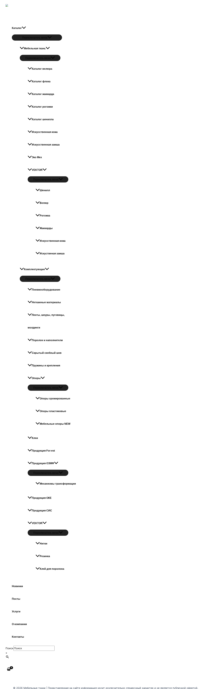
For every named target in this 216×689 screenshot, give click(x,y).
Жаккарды (46, 228)
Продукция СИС (42, 510)
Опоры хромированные (55, 398)
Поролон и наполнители (47, 340)
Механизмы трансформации (58, 483)
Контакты (18, 636)
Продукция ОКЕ (42, 498)
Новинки (17, 586)
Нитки (43, 543)
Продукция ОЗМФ (43, 463)
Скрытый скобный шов (47, 353)
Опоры (36, 378)
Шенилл (45, 190)
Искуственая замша (52, 253)
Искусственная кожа (52, 241)
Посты (16, 599)
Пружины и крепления (46, 365)
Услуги (16, 611)
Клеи (35, 438)
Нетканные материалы (46, 302)
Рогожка (45, 215)
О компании (19, 624)
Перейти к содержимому (16, 2)
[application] (45, 170)
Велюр (44, 203)
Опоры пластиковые (53, 411)
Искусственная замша (46, 144)
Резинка (45, 556)
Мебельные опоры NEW (55, 423)
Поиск (9, 648)
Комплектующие (34, 269)
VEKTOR (37, 170)
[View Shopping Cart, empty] (9, 669)
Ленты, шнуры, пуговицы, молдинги (46, 321)
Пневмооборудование (46, 289)
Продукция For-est (43, 450)
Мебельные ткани (18, 17)
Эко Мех (37, 157)
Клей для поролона (52, 569)
